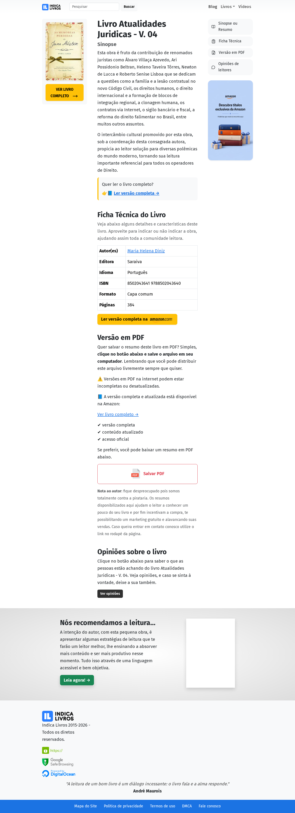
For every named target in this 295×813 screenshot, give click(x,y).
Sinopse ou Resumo (227, 26)
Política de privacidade (123, 806)
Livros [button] (226, 6)
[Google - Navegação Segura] (57, 761)
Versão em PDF (232, 52)
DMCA (187, 806)
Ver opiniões (110, 594)
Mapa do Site (85, 806)
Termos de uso (162, 806)
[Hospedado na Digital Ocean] (58, 773)
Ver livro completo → (118, 414)
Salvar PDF (153, 473)
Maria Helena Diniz (146, 250)
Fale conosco (210, 806)
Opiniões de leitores (228, 67)
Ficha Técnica (230, 41)
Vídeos (244, 6)
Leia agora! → (77, 680)
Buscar (129, 7)
